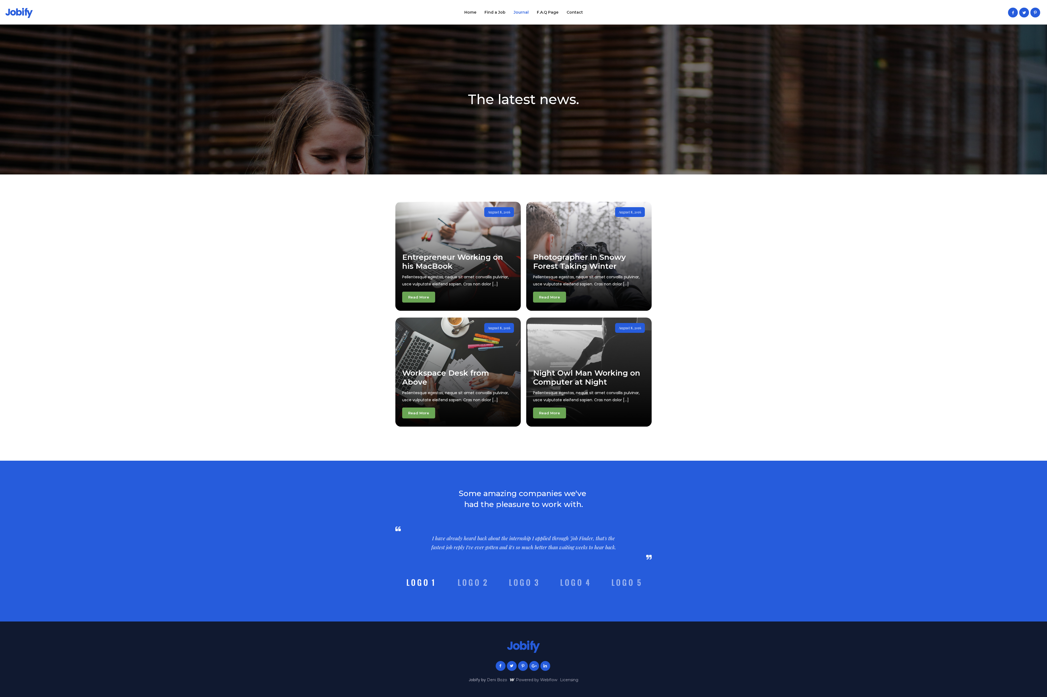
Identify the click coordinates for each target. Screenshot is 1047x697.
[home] (19, 13)
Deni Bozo (497, 679)
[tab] (421, 582)
